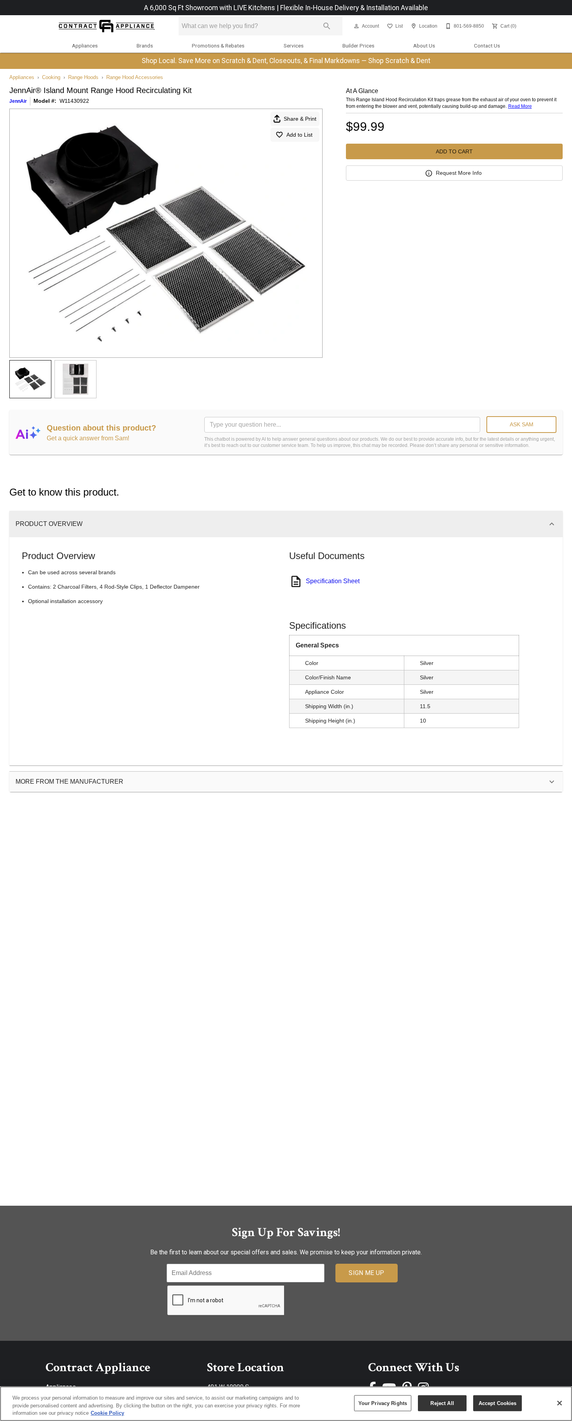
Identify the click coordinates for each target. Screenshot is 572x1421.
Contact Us (487, 45)
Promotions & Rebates (218, 45)
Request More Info (459, 173)
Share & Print (300, 119)
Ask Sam (521, 424)
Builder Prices (358, 45)
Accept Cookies (498, 1403)
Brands (145, 45)
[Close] (559, 1403)
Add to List (299, 135)
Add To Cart (454, 151)
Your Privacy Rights (382, 1403)
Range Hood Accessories (134, 77)
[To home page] (106, 26)
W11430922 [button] (74, 101)
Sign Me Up (366, 1273)
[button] (356, 26)
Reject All (442, 1403)
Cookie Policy (107, 1413)
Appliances (85, 45)
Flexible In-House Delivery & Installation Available (354, 8)
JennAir (18, 101)
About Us (424, 45)
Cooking (51, 77)
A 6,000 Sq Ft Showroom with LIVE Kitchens (210, 8)
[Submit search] (326, 26)
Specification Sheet (333, 581)
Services (294, 45)
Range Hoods (83, 77)
